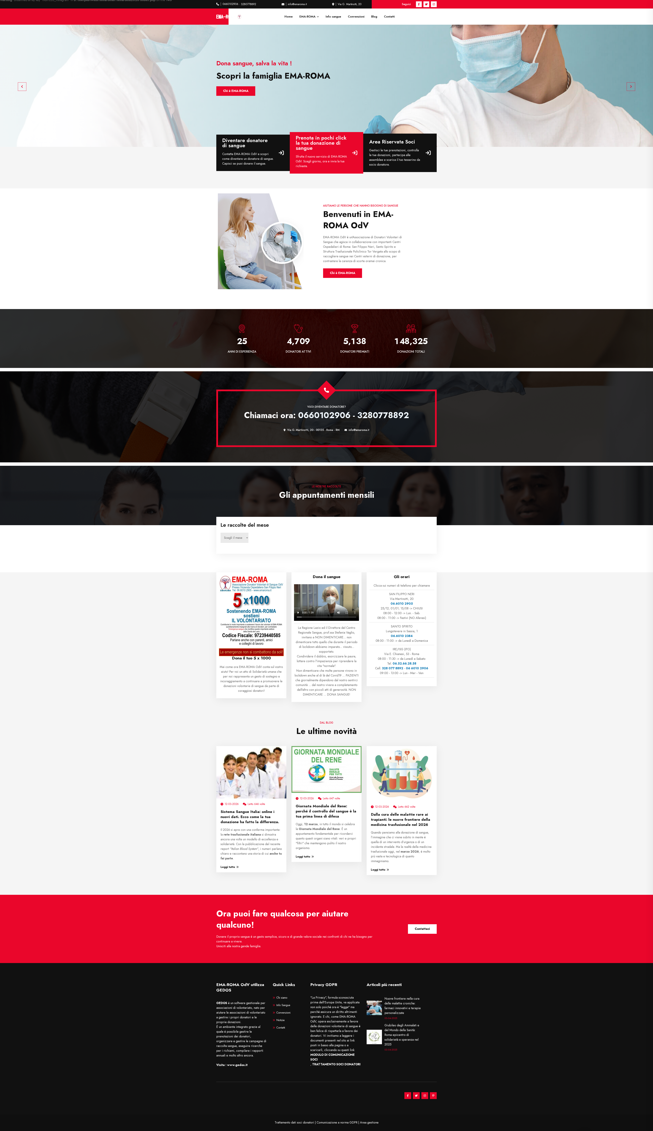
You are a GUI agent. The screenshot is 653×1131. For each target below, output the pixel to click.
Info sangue (333, 16)
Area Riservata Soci (392, 141)
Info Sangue (283, 1005)
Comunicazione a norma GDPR (337, 1122)
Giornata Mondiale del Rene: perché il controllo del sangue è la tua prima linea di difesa (326, 811)
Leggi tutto (228, 867)
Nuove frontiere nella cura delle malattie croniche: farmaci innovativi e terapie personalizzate (402, 1005)
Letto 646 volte (256, 804)
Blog (374, 16)
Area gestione (369, 1122)
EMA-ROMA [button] (307, 16)
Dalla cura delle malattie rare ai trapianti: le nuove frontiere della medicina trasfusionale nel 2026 (400, 819)
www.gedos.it (237, 1065)
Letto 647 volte (331, 798)
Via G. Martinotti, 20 (350, 4)
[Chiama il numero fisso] (326, 390)
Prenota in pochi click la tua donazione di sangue (321, 143)
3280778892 (248, 4)
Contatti (389, 16)
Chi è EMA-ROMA (235, 91)
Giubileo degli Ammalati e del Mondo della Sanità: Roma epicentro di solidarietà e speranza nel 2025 (401, 1035)
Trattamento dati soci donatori (294, 1122)
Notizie (280, 1020)
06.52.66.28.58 (404, 663)
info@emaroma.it (297, 4)
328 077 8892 (392, 668)
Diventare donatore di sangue (245, 143)
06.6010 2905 (402, 603)
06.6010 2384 (402, 636)
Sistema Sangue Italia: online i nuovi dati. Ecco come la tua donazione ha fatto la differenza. (250, 816)
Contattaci (422, 929)
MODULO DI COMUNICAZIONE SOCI (332, 1057)
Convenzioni (356, 16)
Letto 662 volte (406, 807)
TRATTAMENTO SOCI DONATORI (336, 1064)
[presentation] (22, 86)
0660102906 (230, 4)
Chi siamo (281, 998)
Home (288, 16)
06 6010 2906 (417, 668)
